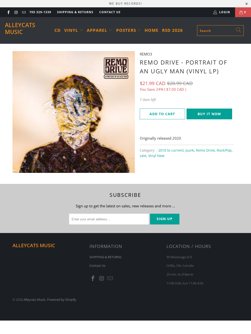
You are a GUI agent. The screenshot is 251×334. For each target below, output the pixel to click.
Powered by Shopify (61, 299)
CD (57, 30)
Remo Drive (205, 150)
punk (190, 150)
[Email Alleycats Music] (24, 12)
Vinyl (71, 30)
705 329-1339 (40, 12)
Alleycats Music (20, 28)
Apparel (98, 30)
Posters (126, 30)
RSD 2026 (172, 30)
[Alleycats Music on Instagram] (16, 12)
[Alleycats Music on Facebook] (8, 12)
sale (143, 156)
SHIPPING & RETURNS (75, 12)
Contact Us (110, 12)
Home (152, 30)
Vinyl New (156, 156)
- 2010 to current (170, 150)
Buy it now (209, 113)
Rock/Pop (224, 150)
